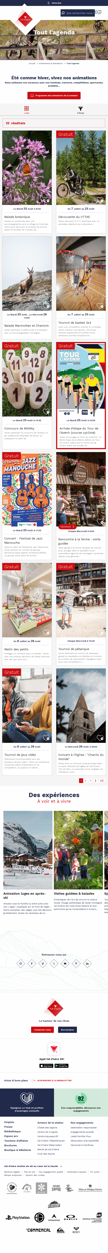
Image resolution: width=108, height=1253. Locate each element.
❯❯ (102, 780)
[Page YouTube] (65, 963)
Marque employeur (13, 1175)
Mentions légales (12, 1172)
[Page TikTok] (43, 963)
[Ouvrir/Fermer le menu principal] (98, 12)
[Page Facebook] (31, 963)
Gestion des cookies (35, 1175)
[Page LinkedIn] (87, 963)
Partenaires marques (76, 1172)
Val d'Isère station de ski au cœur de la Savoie (31, 1166)
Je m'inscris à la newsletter (54, 1080)
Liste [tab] (26, 113)
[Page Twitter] (54, 963)
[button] (103, 854)
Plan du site (29, 1172)
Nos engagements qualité (51, 1172)
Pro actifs (94, 1172)
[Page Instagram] (20, 963)
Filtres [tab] (80, 113)
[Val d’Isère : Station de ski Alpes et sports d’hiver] (23, 17)
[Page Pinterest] (76, 963)
